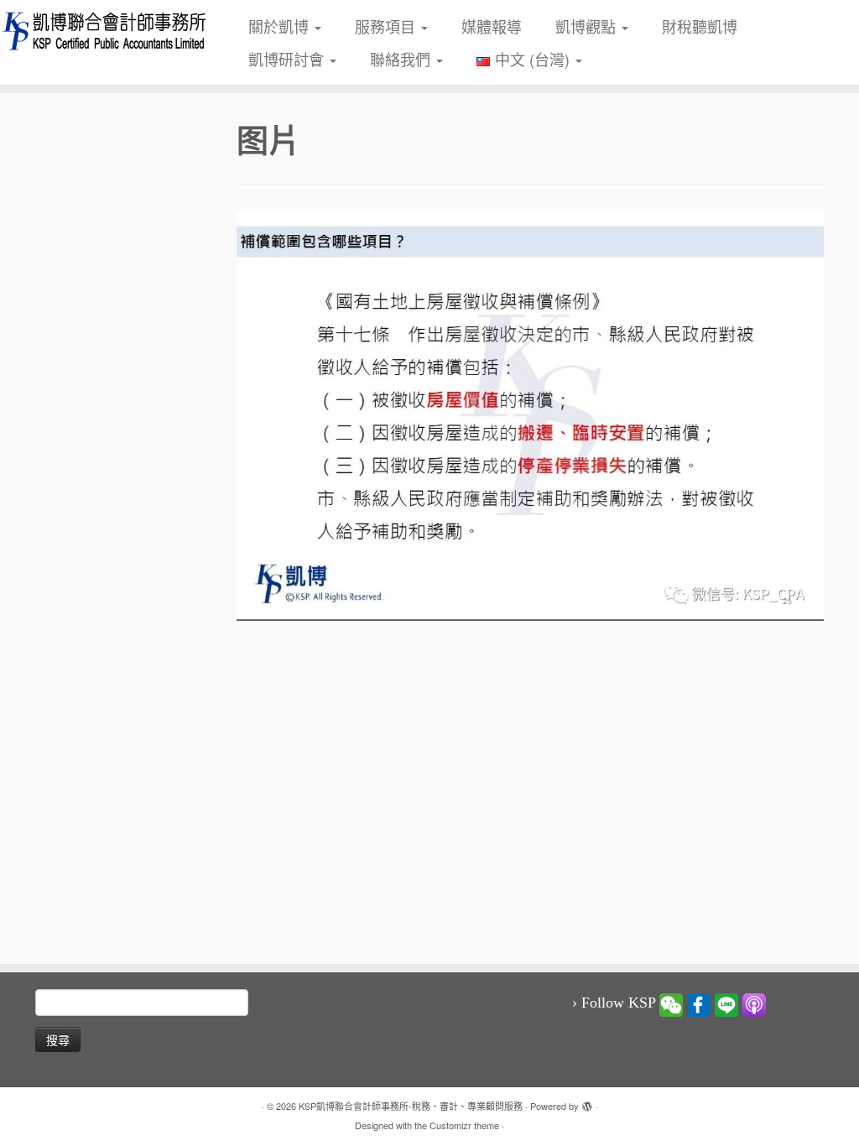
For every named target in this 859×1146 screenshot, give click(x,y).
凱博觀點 (587, 26)
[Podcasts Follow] (754, 1003)
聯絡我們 (402, 59)
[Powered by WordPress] (587, 1102)
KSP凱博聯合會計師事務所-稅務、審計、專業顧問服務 (411, 1105)
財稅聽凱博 (699, 26)
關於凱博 (280, 26)
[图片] (530, 413)
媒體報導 (491, 26)
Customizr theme (464, 1125)
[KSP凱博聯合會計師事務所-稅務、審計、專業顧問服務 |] (100, 30)
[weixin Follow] (671, 1003)
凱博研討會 (288, 59)
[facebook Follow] (699, 1003)
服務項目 (387, 26)
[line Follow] (726, 1003)
